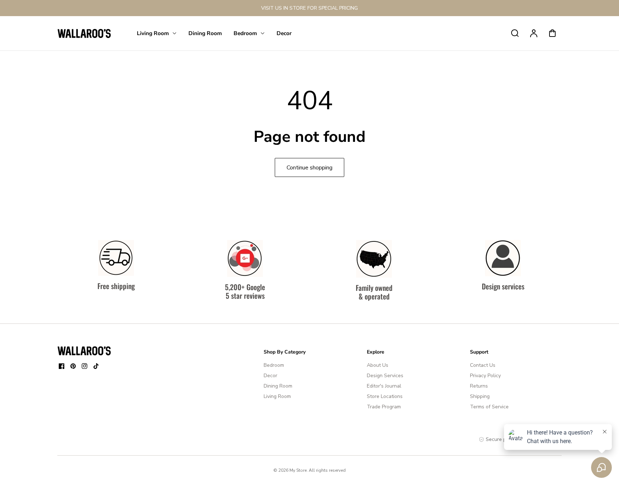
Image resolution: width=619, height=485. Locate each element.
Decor (270, 375)
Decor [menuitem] (284, 33)
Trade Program (384, 406)
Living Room (277, 396)
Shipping (480, 396)
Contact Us (482, 365)
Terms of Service (489, 406)
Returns (479, 386)
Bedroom (274, 365)
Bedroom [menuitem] (245, 33)
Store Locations (385, 396)
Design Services (385, 375)
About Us (377, 365)
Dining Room (278, 386)
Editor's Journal (384, 386)
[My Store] (84, 350)
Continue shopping (309, 168)
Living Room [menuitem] (153, 33)
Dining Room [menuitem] (205, 33)
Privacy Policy (485, 375)
